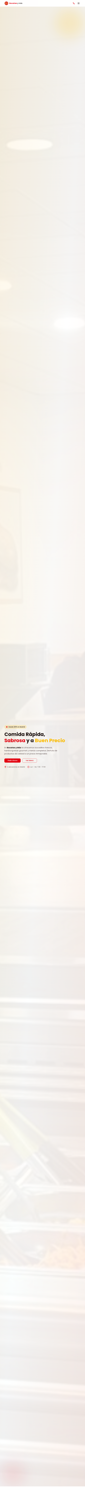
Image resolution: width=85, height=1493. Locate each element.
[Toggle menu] (78, 3)
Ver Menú (29, 760)
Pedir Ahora (12, 760)
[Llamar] (74, 3)
